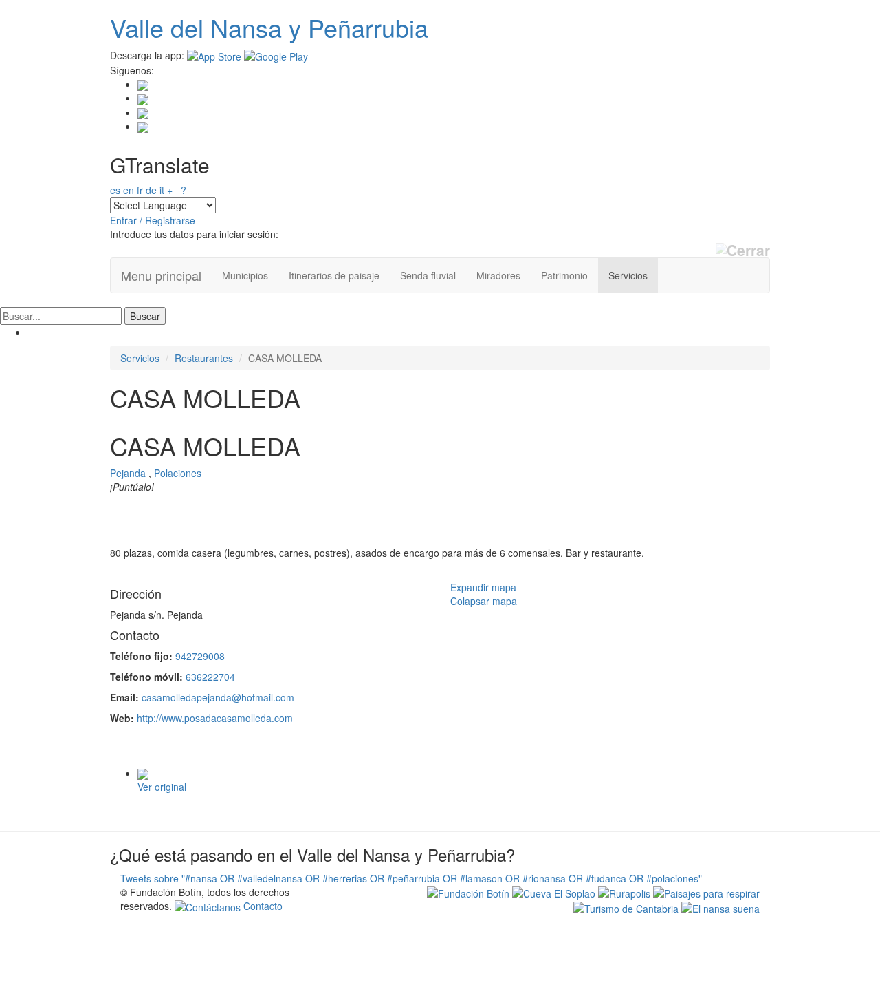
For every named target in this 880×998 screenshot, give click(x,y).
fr (140, 190)
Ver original (162, 787)
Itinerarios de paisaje (334, 275)
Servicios (628, 275)
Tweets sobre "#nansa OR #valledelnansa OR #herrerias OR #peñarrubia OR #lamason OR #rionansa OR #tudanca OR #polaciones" (411, 878)
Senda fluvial (428, 275)
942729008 (200, 656)
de (151, 190)
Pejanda (128, 473)
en (128, 190)
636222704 (210, 676)
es (115, 190)
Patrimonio (564, 275)
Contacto (262, 906)
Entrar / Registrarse (152, 220)
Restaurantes (204, 358)
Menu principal (161, 275)
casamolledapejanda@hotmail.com (218, 697)
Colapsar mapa (483, 601)
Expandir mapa (483, 587)
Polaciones (177, 473)
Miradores (498, 275)
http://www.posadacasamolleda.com (215, 718)
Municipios (245, 275)
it (162, 190)
